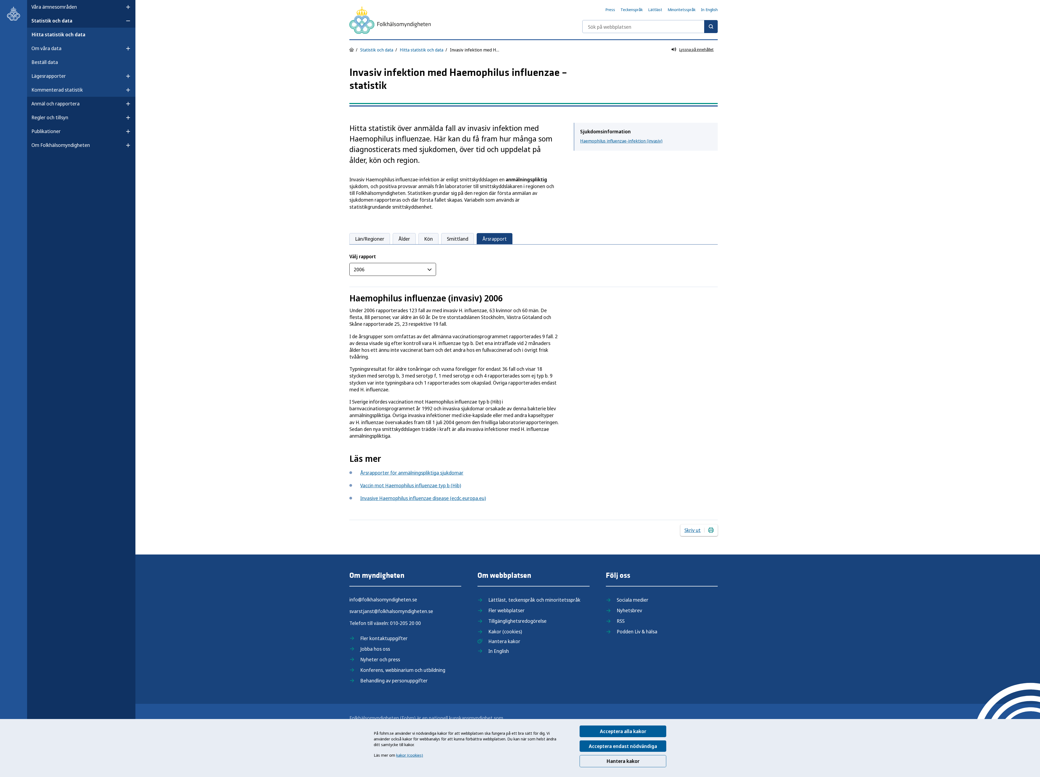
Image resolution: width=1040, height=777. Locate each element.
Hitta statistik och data (58, 34)
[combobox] (650, 26)
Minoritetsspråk (682, 9)
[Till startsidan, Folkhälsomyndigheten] (13, 14)
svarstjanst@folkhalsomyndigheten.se (391, 611)
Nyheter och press (380, 659)
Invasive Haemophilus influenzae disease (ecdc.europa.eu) (423, 498)
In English (709, 9)
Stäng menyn (45, 162)
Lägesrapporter (48, 76)
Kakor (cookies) (505, 631)
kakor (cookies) (409, 755)
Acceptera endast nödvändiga (623, 746)
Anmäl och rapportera (55, 103)
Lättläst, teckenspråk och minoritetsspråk (534, 600)
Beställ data (44, 62)
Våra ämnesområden (54, 7)
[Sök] (711, 26)
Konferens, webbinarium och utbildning (402, 670)
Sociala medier (632, 600)
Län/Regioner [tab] (369, 239)
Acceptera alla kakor (623, 731)
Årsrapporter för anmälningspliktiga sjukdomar (411, 472)
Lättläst (655, 9)
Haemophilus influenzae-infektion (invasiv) (621, 141)
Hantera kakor (622, 761)
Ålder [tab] (404, 239)
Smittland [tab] (457, 239)
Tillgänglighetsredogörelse (517, 621)
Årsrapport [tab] (494, 239)
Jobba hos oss (375, 649)
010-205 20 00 (405, 623)
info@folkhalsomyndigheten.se (383, 599)
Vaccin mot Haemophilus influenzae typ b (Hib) (410, 485)
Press (610, 9)
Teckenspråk (631, 9)
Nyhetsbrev (629, 610)
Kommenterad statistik (57, 89)
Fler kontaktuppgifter (384, 638)
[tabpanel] (533, 349)
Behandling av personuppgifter (394, 680)
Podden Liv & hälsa (637, 631)
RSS (621, 621)
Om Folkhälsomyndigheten (60, 145)
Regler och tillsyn (49, 117)
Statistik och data (51, 20)
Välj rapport (362, 256)
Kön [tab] (428, 239)
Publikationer (46, 131)
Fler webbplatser (506, 610)
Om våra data (46, 48)
